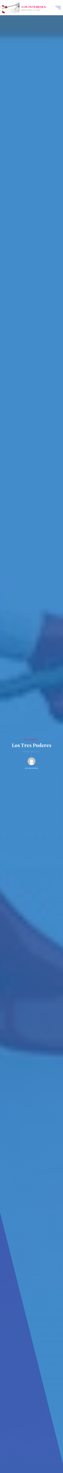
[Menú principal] (58, 7)
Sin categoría (31, 739)
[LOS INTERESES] (10, 7)
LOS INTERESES (34, 7)
